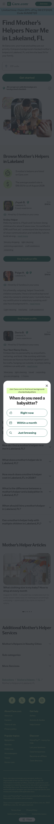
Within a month (27, 422)
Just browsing (27, 432)
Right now (27, 412)
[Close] (47, 385)
